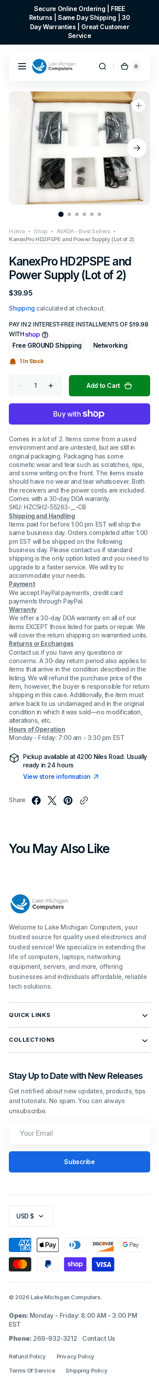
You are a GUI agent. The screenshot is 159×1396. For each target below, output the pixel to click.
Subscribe (79, 1161)
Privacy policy (76, 1356)
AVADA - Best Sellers (83, 231)
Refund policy (27, 1356)
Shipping (22, 308)
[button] (22, 66)
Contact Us (98, 1338)
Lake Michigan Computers (65, 1297)
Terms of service (32, 1370)
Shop (40, 231)
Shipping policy (86, 1370)
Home (17, 231)
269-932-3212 (55, 1338)
